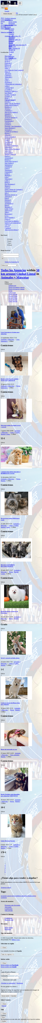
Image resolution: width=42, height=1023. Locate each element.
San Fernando (9, 217)
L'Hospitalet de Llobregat (13, 84)
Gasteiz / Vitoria (10, 95)
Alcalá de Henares (11, 117)
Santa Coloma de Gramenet (14, 189)
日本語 (11, 52)
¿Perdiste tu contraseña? (8, 983)
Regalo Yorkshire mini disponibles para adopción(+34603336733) (10, 795)
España (4, 1006)
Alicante (8, 73)
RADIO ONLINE (8, 14)
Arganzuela (9, 158)
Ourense (8, 202)
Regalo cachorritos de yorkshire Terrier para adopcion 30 (10, 379)
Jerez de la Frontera (11, 112)
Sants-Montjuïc (10, 128)
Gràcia (7, 188)
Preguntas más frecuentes (12, 905)
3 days (9, 241)
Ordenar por (12, 285)
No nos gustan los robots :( (9, 986)
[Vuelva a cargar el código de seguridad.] (1, 988)
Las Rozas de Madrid (12, 221)
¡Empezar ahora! (6, 887)
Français (11, 32)
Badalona (8, 107)
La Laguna (9, 152)
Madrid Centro (10, 154)
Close (3, 1017)
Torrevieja (8, 210)
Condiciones (8, 909)
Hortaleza (8, 144)
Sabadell (8, 114)
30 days (9, 245)
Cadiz (7, 181)
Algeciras (8, 196)
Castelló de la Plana (11, 131)
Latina (7, 86)
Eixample (8, 82)
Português (12, 38)
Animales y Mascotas (15, 277)
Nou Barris (9, 142)
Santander (8, 130)
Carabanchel (9, 88)
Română (11, 56)
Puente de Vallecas (11, 91)
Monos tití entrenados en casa (9, 749)
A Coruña (8, 89)
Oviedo (7, 102)
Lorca (7, 226)
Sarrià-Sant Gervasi (11, 161)
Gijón (7, 80)
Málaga (8, 65)
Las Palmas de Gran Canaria (14, 70)
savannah (4, 896)
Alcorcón (8, 138)
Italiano (11, 41)
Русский (12, 45)
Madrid (3, 481)
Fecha (10, 291)
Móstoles (8, 116)
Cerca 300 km (13, 298)
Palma (7, 68)
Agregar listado (9, 29)
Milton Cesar (16, 940)
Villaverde (8, 179)
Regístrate (12, 23)
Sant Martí (8, 93)
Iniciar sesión (13, 22)
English (11, 30)
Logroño (8, 151)
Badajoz (8, 159)
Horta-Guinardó (10, 137)
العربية (11, 36)
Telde (7, 212)
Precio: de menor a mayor (16, 287)
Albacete (8, 135)
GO (3, 258)
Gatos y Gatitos (15, 432)
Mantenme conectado (9, 980)
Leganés (8, 124)
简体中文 (12, 50)
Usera (7, 168)
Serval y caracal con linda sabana (10, 658)
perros (34, 896)
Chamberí (8, 166)
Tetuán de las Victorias (12, 149)
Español (11, 34)
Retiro (7, 182)
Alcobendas (9, 203)
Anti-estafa (8, 907)
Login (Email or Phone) (8, 972)
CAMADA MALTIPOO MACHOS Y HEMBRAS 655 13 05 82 (11, 472)
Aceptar (4, 1021)
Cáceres (8, 224)
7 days (9, 243)
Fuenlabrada (9, 121)
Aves (18, 339)
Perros (18, 386)
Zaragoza (8, 63)
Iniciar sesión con (9, 965)
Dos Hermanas (10, 184)
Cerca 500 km (13, 301)
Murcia (8, 66)
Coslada (8, 228)
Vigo (7, 79)
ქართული (12, 58)
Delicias (8, 200)
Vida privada (9, 910)
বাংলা (10, 48)
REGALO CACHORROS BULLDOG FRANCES (8, 565)
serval (14, 896)
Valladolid (8, 77)
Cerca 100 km (13, 294)
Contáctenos (8, 918)
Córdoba (8, 75)
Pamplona (8, 119)
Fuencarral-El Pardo (11, 105)
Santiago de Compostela (13, 223)
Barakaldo (8, 214)
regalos (29, 896)
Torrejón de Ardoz (11, 191)
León (7, 177)
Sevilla (7, 61)
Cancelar (13, 996)
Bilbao (7, 72)
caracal (9, 896)
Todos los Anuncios (12, 262)
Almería (8, 123)
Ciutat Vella (9, 209)
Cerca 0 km (12, 292)
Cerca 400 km (13, 299)
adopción (24, 896)
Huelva (7, 156)
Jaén (7, 193)
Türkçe (11, 43)
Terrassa (8, 109)
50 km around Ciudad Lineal (20, 271)
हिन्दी (10, 46)
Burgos (7, 133)
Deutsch (11, 39)
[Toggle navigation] (20, 3)
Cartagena (8, 110)
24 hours (10, 239)
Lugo (7, 216)
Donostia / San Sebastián (13, 126)
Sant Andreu (9, 163)
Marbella (8, 175)
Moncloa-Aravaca (11, 195)
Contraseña (4, 976)
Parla (7, 198)
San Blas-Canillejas (11, 145)
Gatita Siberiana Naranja (8, 841)
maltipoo (18, 896)
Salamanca (9, 147)
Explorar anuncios (10, 18)
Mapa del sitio (9, 920)
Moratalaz (8, 207)
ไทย (10, 54)
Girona (7, 219)
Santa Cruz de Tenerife (12, 103)
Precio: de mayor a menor (16, 289)
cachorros (4, 897)
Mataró (7, 186)
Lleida (7, 173)
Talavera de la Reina (11, 230)
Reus (7, 205)
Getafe (7, 140)
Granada (8, 96)
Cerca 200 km (13, 296)
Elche (7, 98)
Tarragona (8, 170)
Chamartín (8, 172)
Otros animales (15, 755)
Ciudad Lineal (10, 100)
